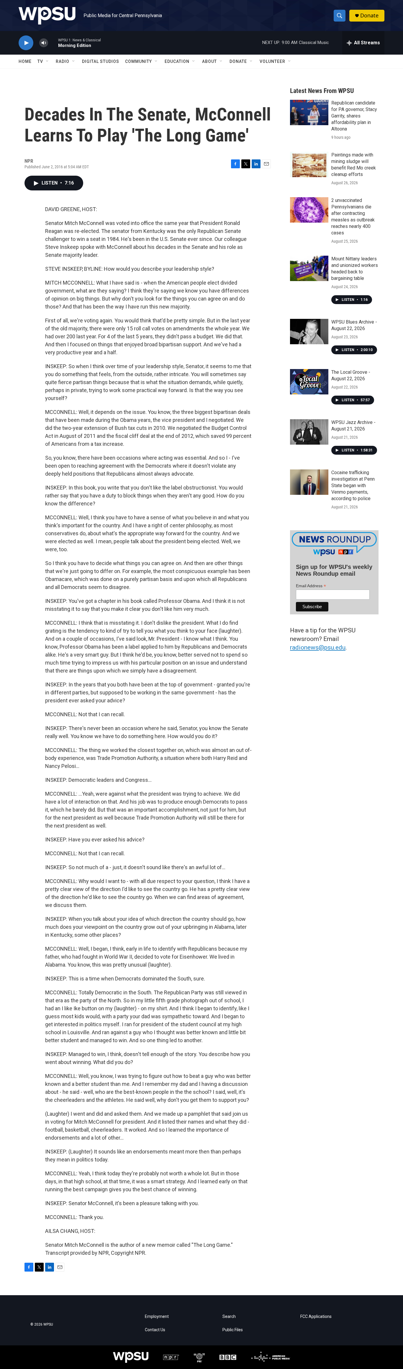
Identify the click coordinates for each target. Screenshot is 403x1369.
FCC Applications (316, 1316)
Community (138, 61)
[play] (26, 43)
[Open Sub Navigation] (47, 61)
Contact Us (155, 1330)
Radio (62, 61)
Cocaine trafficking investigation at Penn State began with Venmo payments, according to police (353, 485)
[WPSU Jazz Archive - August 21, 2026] (309, 432)
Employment (157, 1316)
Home (25, 61)
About (209, 61)
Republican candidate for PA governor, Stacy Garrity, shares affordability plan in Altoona (354, 116)
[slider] (53, 43)
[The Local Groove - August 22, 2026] (309, 381)
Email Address (311, 586)
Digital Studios (100, 61)
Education (177, 61)
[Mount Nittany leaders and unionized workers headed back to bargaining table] (309, 268)
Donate (369, 15)
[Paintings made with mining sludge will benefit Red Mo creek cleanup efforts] (309, 164)
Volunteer (272, 61)
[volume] (44, 43)
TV (40, 61)
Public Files (232, 1330)
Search (229, 1316)
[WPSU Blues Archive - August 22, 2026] (309, 331)
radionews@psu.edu (317, 647)
